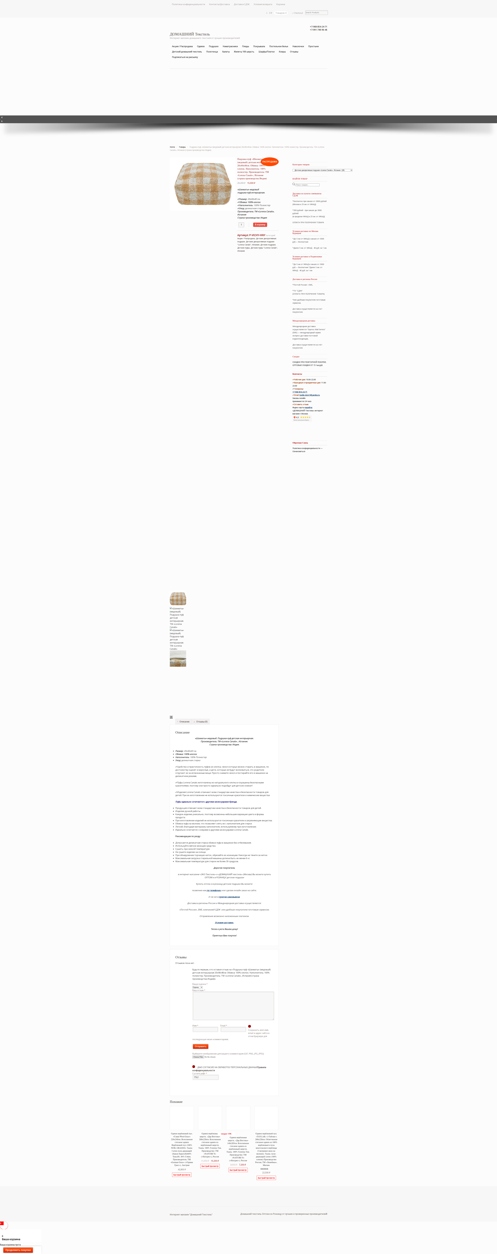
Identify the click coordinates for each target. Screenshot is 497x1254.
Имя (195, 1025)
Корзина (280, 4)
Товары (182, 147)
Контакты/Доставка (219, 4)
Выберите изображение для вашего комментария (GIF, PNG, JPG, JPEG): (228, 1053)
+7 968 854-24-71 (300, 392)
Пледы (245, 46)
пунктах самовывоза (229, 896)
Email (223, 1025)
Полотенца (212, 51)
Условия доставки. (224, 922)
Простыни (313, 46)
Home (172, 147)
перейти (308, 407)
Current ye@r (199, 1073)
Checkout (298, 13)
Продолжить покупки (18, 1250)
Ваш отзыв (198, 990)
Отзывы (294, 51)
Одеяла (200, 46)
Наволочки (298, 46)
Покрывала (259, 46)
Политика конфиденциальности (188, 4)
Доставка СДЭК (242, 4)
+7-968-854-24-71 (318, 26)
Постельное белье (278, 46)
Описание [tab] (184, 721)
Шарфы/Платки (267, 51)
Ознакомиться (299, 451)
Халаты (226, 51)
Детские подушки (268, 244)
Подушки (213, 46)
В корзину (260, 224)
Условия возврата (263, 4)
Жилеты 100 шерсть (244, 51)
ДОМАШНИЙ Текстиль (190, 33)
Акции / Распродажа (182, 46)
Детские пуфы (243, 248)
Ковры (282, 51)
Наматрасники (230, 46)
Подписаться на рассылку (185, 57)
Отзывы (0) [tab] (201, 721)
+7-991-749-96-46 (318, 29)
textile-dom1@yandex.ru (309, 395)
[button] (248, 117)
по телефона (213, 890)
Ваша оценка (200, 984)
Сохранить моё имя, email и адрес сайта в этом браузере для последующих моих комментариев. (231, 1035)
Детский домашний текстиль (187, 51)
